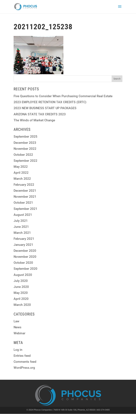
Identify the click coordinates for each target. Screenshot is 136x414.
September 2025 (25, 136)
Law (16, 321)
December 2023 (25, 143)
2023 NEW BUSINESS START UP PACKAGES (45, 108)
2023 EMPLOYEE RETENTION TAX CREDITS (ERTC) (50, 102)
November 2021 (25, 197)
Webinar (19, 333)
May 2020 (21, 293)
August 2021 (23, 215)
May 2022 (21, 167)
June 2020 (21, 287)
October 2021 (23, 203)
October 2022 (23, 155)
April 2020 (21, 299)
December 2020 (25, 251)
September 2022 (25, 161)
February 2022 (24, 185)
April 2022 (21, 173)
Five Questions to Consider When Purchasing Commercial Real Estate (63, 96)
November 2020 (25, 257)
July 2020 (21, 281)
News (17, 327)
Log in (18, 350)
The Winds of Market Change (34, 120)
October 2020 (23, 263)
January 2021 (23, 245)
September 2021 (25, 209)
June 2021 (21, 227)
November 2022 (25, 149)
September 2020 (25, 269)
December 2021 (25, 191)
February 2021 (24, 239)
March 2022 (22, 179)
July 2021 (21, 221)
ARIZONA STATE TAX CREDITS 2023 (40, 114)
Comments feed (25, 362)
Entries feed (22, 356)
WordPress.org (24, 368)
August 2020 (23, 275)
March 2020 (22, 305)
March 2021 (22, 233)
